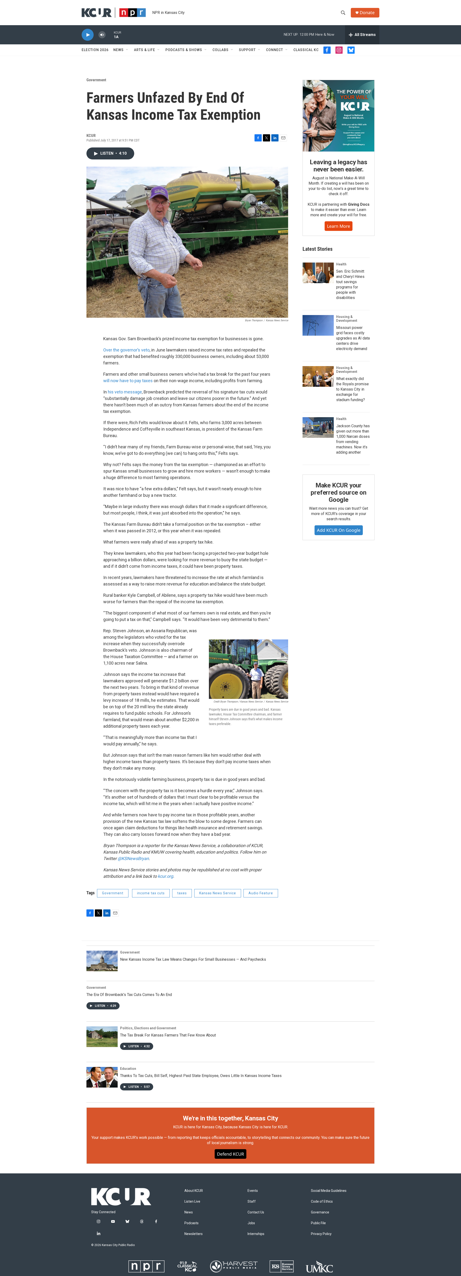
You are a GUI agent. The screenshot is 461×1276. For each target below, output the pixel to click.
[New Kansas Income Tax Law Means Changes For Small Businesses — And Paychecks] (102, 961)
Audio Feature (261, 893)
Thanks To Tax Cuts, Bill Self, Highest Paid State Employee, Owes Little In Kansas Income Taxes (201, 1075)
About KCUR (193, 1191)
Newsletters (193, 1234)
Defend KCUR (230, 1154)
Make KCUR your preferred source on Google (338, 492)
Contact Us (256, 1212)
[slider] (109, 34)
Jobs (251, 1223)
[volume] (102, 34)
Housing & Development (346, 318)
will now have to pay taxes (128, 380)
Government (96, 79)
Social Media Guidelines (328, 1191)
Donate (367, 12)
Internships (256, 1234)
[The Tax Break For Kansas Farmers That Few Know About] (102, 1036)
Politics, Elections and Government (148, 1028)
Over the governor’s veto (126, 349)
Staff (252, 1201)
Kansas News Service (217, 893)
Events (253, 1191)
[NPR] (146, 1266)
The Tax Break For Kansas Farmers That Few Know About (168, 1035)
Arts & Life (144, 50)
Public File (318, 1223)
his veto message (125, 391)
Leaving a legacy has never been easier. (338, 165)
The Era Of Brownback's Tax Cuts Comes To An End (129, 994)
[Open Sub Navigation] (127, 50)
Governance (320, 1212)
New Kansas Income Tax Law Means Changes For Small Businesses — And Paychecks (193, 959)
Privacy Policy (321, 1234)
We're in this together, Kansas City (230, 1118)
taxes (182, 893)
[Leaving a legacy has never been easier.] (338, 116)
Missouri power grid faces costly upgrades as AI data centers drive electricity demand (353, 338)
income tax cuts (151, 893)
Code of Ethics (322, 1201)
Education (128, 1069)
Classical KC (306, 50)
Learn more (338, 226)
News (118, 50)
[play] (87, 35)
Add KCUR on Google (338, 530)
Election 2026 (95, 50)
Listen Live (192, 1201)
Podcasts (191, 1223)
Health (341, 264)
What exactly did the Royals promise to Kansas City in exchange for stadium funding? (352, 389)
